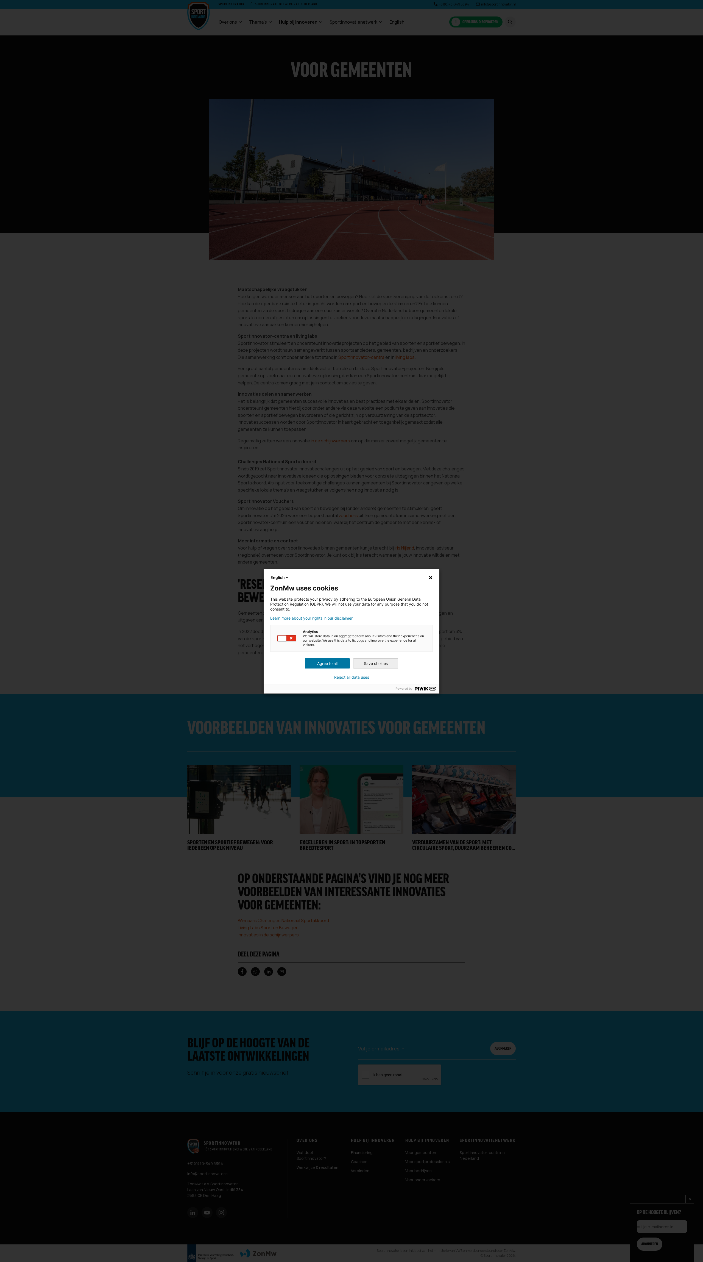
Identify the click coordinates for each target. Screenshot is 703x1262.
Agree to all (327, 663)
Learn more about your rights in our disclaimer (311, 618)
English (277, 577)
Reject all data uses (351, 677)
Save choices (376, 663)
